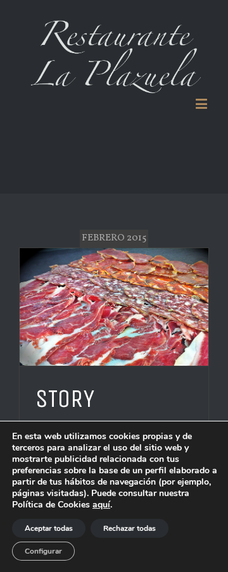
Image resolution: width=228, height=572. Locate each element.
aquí (101, 505)
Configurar (43, 551)
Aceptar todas (49, 528)
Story (64, 398)
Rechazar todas (129, 528)
